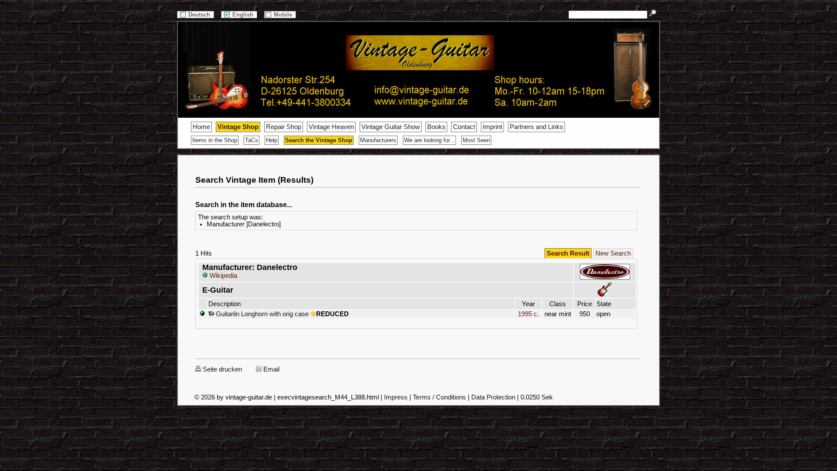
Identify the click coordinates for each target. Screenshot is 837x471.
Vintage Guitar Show (390, 126)
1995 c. (528, 314)
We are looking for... (429, 140)
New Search (613, 253)
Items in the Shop (214, 140)
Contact (464, 126)
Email (270, 369)
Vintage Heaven (331, 126)
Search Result (568, 253)
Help (271, 140)
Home (201, 126)
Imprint (492, 126)
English (244, 14)
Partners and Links (536, 126)
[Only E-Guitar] (605, 294)
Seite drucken (221, 369)
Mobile (284, 14)
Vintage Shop (238, 126)
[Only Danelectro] (605, 278)
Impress (396, 397)
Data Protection (493, 397)
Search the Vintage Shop (318, 140)
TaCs (251, 140)
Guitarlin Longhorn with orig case (261, 314)
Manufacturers (378, 140)
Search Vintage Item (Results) (254, 179)
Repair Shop (283, 126)
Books (436, 126)
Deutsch (200, 14)
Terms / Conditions (439, 397)
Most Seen (476, 140)
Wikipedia (222, 275)
